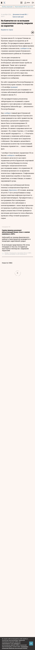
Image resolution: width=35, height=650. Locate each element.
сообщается (24, 48)
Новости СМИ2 (7, 263)
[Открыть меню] (33, 3)
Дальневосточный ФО (20, 14)
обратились (13, 190)
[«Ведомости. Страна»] (3, 2)
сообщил (7, 113)
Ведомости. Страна (7, 30)
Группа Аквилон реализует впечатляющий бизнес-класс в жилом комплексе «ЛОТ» (16, 232)
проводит (14, 87)
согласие (16, 643)
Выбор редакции (7, 7)
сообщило (10, 155)
